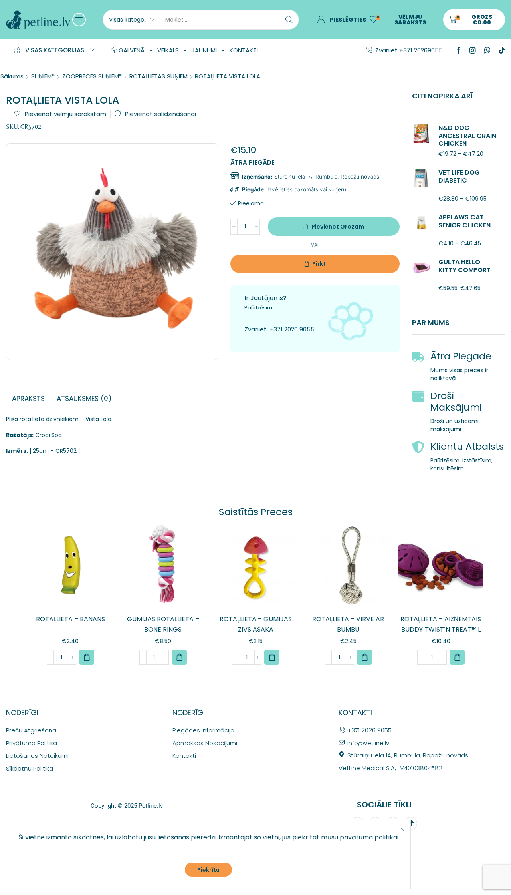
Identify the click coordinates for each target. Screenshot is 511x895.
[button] (79, 19)
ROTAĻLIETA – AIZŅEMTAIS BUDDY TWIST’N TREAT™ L (440, 624)
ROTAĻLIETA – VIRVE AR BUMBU (348, 624)
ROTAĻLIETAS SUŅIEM (158, 76)
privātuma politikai (369, 837)
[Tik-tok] (502, 50)
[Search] (289, 19)
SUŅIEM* (43, 76)
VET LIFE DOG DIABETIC (459, 176)
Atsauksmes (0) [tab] (84, 398)
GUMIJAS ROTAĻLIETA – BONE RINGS (163, 624)
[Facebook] (458, 50)
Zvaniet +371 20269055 (409, 50)
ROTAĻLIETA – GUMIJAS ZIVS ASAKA (256, 624)
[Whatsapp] (487, 50)
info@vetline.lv (368, 743)
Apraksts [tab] (28, 398)
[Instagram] (472, 50)
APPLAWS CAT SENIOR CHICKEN (464, 221)
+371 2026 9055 (292, 329)
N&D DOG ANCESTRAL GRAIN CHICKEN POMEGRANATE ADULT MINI (467, 143)
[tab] (28, 398)
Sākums (12, 76)
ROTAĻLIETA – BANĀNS (70, 619)
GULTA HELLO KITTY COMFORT (464, 265)
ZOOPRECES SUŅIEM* (92, 76)
